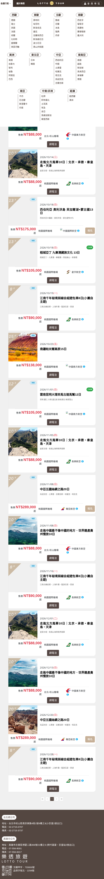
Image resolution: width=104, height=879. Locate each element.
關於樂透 (20, 3)
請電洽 (53, 144)
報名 (90, 230)
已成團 (90, 247)
